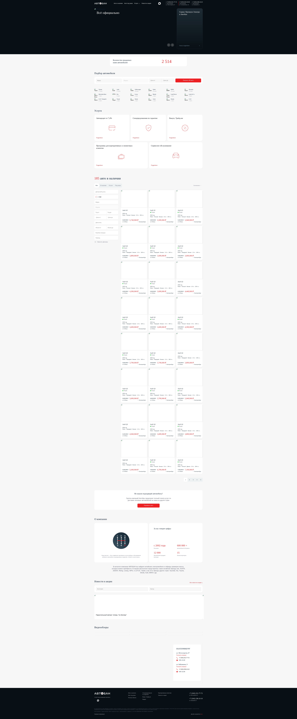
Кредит (144, 699)
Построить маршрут (181, 655)
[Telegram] (162, 3)
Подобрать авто (148, 505)
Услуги (136, 3)
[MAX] (159, 3)
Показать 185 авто (188, 80)
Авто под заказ (128, 3)
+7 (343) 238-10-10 (184, 669)
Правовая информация (99, 714)
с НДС (100, 197)
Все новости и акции (195, 582)
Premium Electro (132, 697)
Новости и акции (146, 3)
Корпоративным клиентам (164, 693)
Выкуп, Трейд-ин (146, 697)
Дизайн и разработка (197, 714)
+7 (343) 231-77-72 (184, 657)
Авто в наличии (118, 3)
